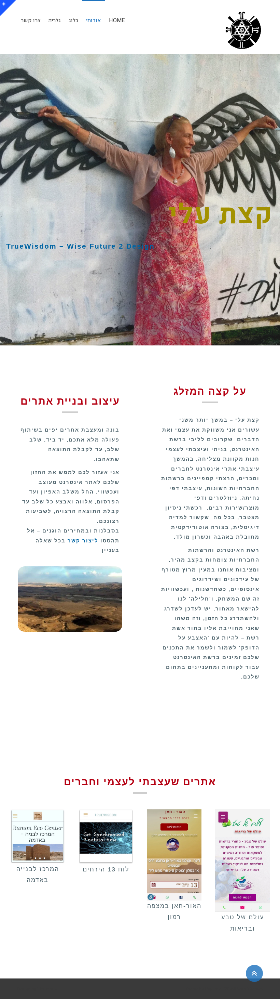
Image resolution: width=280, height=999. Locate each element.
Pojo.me (213, 988)
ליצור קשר (83, 540)
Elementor (47, 988)
